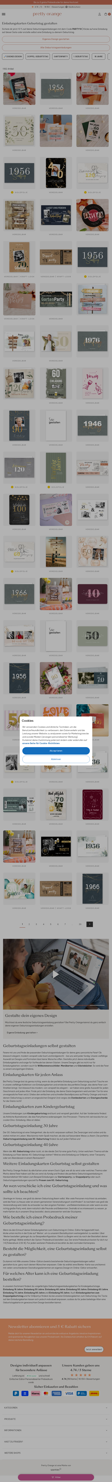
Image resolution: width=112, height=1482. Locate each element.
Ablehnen (56, 759)
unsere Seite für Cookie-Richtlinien (41, 743)
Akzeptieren (56, 750)
